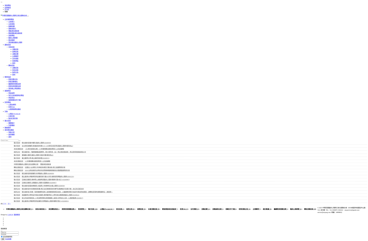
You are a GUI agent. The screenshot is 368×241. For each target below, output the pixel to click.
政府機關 (11, 134)
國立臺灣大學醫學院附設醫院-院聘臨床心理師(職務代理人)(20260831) (45, 201)
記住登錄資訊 (7, 237)
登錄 (3, 239)
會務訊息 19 (141, 209)
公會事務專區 (9, 19)
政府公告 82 (130, 209)
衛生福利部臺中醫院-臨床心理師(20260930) (36, 143)
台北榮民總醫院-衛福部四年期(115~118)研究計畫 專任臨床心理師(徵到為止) (47, 146)
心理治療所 (12, 104)
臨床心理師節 (13, 38)
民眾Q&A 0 (184, 209)
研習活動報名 (13, 81)
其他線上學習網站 (14, 88)
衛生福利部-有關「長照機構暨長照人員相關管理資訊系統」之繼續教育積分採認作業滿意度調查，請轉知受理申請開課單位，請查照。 (67, 192)
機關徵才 (11, 123)
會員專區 (8, 5)
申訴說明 (11, 93)
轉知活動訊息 (18, 167)
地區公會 (11, 132)
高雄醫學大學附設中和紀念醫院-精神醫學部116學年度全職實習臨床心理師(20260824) (50, 195)
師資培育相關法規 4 (68, 209)
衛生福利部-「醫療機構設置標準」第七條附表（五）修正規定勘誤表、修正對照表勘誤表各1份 (54, 152)
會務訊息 (15, 51)
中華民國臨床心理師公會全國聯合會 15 (19, 209)
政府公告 (15, 72)
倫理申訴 (8, 91)
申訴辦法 (11, 97)
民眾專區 (8, 102)
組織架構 (11, 26)
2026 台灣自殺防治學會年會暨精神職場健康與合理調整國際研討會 (47, 170)
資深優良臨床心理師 (15, 42)
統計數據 (11, 40)
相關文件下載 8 (231, 209)
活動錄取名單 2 (217, 209)
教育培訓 (8, 77)
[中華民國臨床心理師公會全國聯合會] (14, 15)
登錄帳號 (17, 214)
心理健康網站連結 (14, 109)
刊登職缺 (11, 125)
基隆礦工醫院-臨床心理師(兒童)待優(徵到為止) (37, 155)
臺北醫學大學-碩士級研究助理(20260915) (35, 158)
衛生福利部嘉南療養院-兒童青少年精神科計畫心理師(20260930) (43, 186)
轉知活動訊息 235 (310, 209)
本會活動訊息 (18, 149)
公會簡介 (11, 21)
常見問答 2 (81, 209)
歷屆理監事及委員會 (15, 33)
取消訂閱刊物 (13, 118)
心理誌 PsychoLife (14, 114)
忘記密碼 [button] (8, 239)
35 (8, 203)
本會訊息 (11, 47)
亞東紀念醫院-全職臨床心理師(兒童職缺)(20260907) (39, 183)
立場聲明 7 (256, 209)
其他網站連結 (9, 130)
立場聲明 (15, 56)
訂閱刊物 (11, 116)
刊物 (6, 111)
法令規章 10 (195, 209)
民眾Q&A (11, 107)
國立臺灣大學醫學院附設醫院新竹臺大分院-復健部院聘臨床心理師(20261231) (48, 176)
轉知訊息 (11, 65)
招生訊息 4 (119, 209)
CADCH (10, 214)
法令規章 (15, 58)
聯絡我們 (8, 127)
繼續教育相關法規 (14, 84)
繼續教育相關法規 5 (280, 209)
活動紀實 (15, 54)
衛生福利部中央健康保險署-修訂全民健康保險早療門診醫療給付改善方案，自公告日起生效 (53, 189)
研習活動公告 (13, 79)
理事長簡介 (12, 28)
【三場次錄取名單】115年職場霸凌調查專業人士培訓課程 (44, 149)
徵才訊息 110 (92, 209)
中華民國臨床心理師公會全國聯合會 (26, 164)
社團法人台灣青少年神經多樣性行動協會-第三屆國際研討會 (45, 167)
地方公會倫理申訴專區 (16, 95)
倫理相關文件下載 (14, 100)
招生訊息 (15, 70)
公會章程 (11, 24)
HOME (7, 9)
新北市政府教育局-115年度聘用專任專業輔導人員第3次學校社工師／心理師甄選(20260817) (52, 198)
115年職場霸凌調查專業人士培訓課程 (37, 161)
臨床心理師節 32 (295, 209)
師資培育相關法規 (14, 86)
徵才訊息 (8, 121)
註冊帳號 (8, 7)
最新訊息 (8, 44)
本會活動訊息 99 (153, 209)
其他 (13, 63)
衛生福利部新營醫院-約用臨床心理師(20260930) (38, 173)
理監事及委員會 (13, 31)
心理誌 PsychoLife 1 (106, 209)
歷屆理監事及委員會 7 (169, 209)
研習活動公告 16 (244, 209)
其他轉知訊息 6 (54, 209)
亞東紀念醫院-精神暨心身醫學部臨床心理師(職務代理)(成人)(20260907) (46, 179)
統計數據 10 (267, 209)
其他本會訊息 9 (40, 209)
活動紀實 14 (205, 209)
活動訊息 (15, 49)
